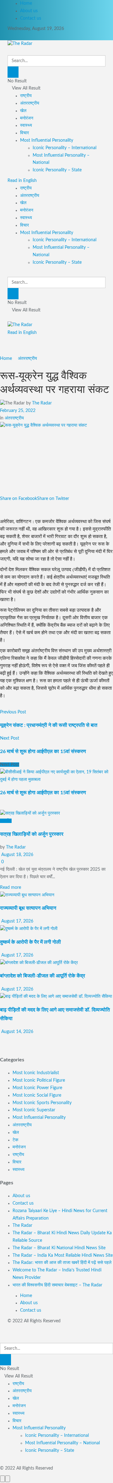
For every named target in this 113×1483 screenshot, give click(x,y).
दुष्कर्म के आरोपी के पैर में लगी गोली (30, 942)
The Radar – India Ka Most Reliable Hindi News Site (63, 1255)
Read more (10, 887)
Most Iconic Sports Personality (42, 1103)
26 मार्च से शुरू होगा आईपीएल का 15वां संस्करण (43, 792)
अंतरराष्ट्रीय (29, 103)
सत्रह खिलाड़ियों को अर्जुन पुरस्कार (31, 834)
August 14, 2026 (16, 1032)
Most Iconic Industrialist (36, 1073)
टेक (15, 1140)
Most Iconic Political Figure (39, 1080)
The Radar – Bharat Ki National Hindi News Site (59, 1248)
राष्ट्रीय (26, 96)
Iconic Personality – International (64, 148)
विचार (24, 133)
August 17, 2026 (16, 921)
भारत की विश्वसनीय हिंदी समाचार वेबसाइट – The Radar (57, 1285)
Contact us (30, 18)
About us (29, 11)
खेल (23, 111)
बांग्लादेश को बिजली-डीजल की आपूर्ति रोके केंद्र (42, 975)
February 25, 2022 (17, 411)
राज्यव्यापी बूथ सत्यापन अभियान (28, 908)
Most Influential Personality (46, 140)
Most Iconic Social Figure (37, 1095)
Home (26, 3)
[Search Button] (13, 72)
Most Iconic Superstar (34, 1110)
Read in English (22, 181)
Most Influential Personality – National (62, 1443)
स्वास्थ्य (26, 125)
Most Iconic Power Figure (37, 1088)
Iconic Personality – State (57, 170)
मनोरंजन (26, 118)
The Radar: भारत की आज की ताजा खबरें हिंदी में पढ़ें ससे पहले (62, 1262)
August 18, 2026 (16, 855)
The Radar (42, 403)
